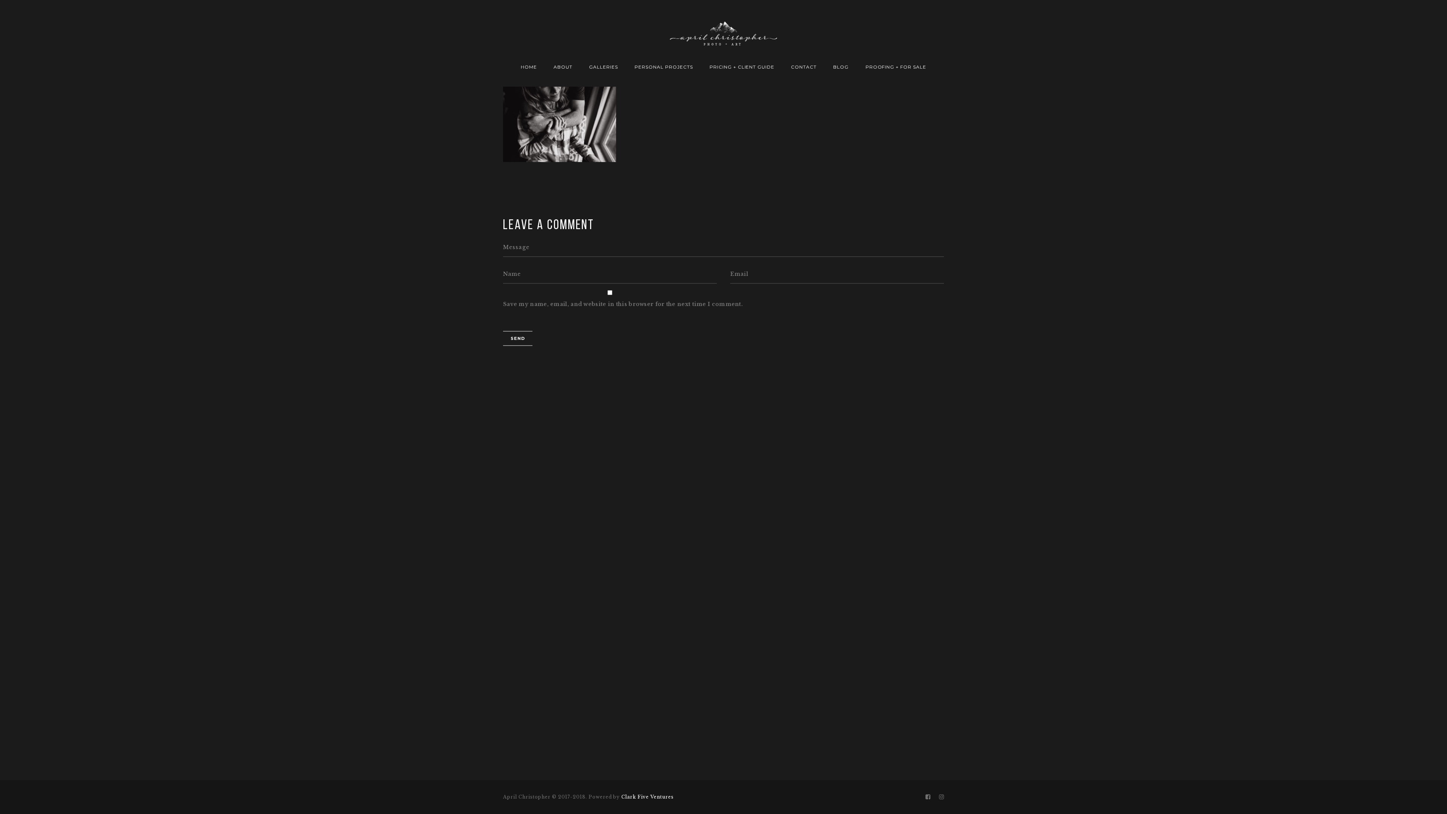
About (563, 67)
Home (529, 67)
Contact (804, 67)
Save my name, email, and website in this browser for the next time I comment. (623, 304)
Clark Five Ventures (647, 797)
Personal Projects (664, 67)
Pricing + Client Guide (742, 67)
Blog (841, 67)
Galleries (603, 67)
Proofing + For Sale (896, 67)
